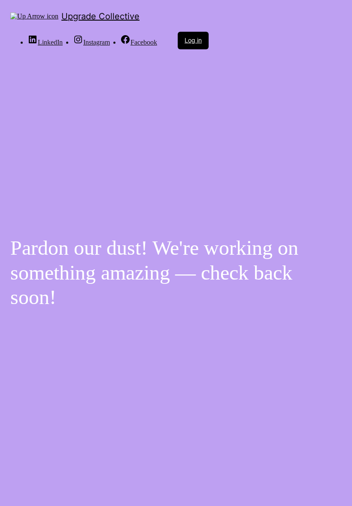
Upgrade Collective (100, 16)
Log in (193, 40)
